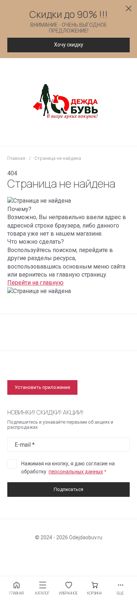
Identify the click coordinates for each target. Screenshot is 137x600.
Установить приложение (42, 387)
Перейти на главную (35, 282)
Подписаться (68, 489)
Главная (16, 158)
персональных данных (76, 472)
